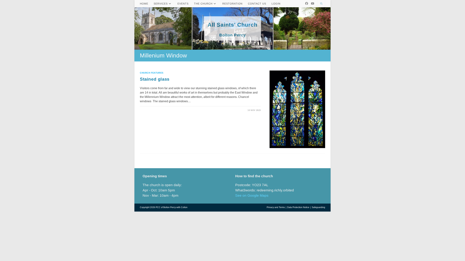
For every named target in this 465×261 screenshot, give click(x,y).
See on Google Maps (251, 195)
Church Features (151, 73)
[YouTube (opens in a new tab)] (313, 3)
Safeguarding (318, 207)
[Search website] (321, 3)
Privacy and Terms (276, 207)
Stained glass (154, 79)
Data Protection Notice (298, 207)
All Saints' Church (232, 25)
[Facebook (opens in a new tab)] (307, 3)
